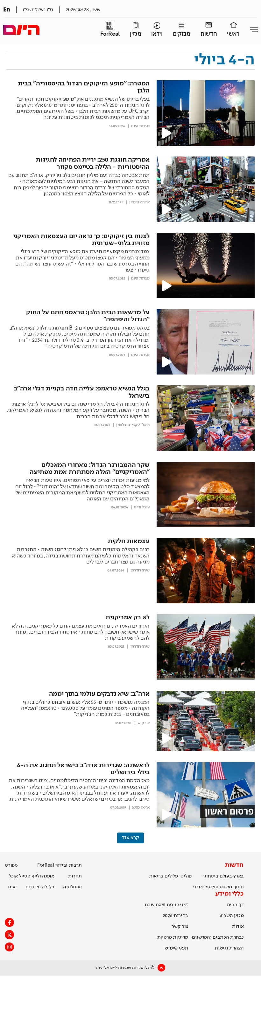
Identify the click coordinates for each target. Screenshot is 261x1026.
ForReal (110, 34)
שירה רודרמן (140, 570)
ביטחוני (210, 876)
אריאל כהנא (141, 808)
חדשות (209, 34)
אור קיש (144, 723)
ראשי (233, 34)
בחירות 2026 (175, 915)
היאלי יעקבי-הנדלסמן (133, 425)
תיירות (75, 876)
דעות (13, 887)
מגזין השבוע (231, 915)
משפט (226, 887)
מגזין (135, 34)
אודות (237, 926)
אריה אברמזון (139, 202)
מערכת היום (140, 126)
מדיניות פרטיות (172, 937)
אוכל (13, 876)
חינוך (238, 887)
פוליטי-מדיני (205, 887)
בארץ (238, 876)
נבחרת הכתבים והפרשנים (217, 937)
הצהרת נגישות (229, 948)
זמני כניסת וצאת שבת (166, 904)
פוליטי (185, 876)
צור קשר (180, 926)
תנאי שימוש (176, 948)
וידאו (156, 34)
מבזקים (181, 34)
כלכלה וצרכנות (39, 887)
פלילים (171, 876)
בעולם (226, 876)
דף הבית (235, 904)
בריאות (156, 876)
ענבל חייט (142, 507)
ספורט (11, 865)
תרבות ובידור (68, 865)
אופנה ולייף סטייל (36, 876)
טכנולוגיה (72, 887)
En (6, 9)
